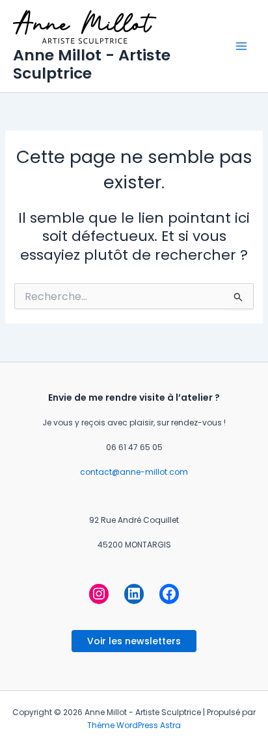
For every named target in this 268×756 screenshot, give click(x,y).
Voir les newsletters (134, 641)
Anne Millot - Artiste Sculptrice (91, 64)
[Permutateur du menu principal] (241, 46)
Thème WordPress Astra (134, 725)
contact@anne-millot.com (134, 471)
